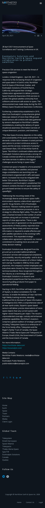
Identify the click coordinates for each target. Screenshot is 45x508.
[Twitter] (7, 377)
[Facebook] (4, 377)
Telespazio (6, 446)
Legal (41, 502)
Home (4, 405)
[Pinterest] (10, 377)
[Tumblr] (13, 377)
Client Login (7, 421)
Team (4, 413)
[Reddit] (20, 377)
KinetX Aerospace (9, 441)
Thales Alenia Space (10, 449)
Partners (6, 416)
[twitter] (7, 477)
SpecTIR (5, 452)
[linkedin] (3, 477)
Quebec (5, 460)
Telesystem (7, 438)
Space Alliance (8, 443)
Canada (5, 457)
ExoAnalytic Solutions (11, 454)
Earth (4, 408)
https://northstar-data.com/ (13, 345)
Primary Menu (41, 3)
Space (4, 411)
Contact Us (30, 502)
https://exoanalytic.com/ (12, 348)
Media (4, 419)
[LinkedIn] (17, 377)
